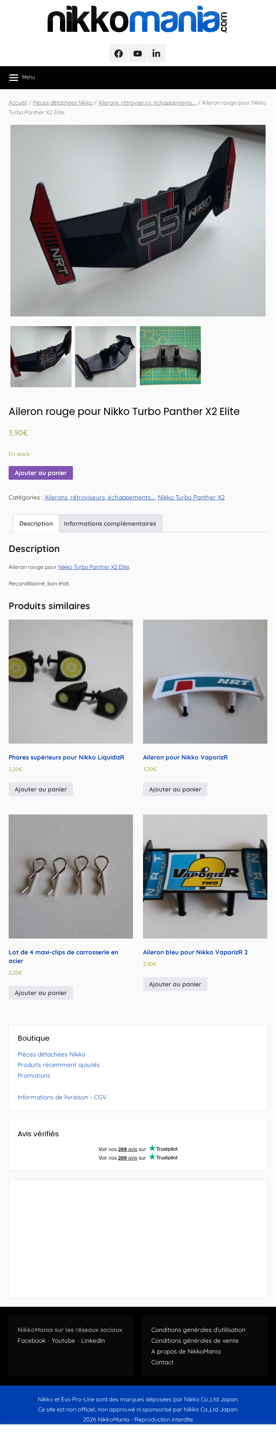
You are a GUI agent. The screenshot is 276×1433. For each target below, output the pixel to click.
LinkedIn (93, 1340)
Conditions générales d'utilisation (198, 1329)
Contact (162, 1362)
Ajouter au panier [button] (41, 789)
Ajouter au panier (41, 472)
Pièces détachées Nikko (62, 102)
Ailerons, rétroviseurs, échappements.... (147, 102)
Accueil (18, 102)
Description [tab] (36, 523)
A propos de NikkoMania (186, 1351)
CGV (100, 1097)
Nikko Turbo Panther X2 (191, 497)
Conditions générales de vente (195, 1340)
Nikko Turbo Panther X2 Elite (93, 566)
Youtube (63, 1340)
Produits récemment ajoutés (59, 1064)
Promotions (34, 1075)
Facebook (32, 1340)
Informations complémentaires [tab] (110, 523)
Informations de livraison (53, 1097)
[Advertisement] (138, 1238)
